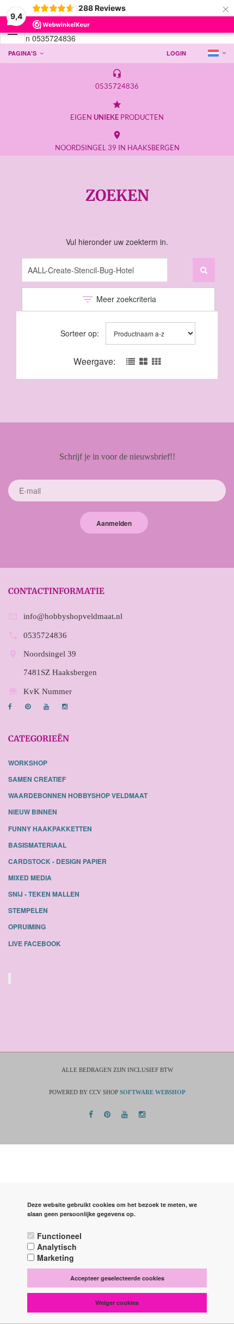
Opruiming (27, 926)
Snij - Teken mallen (43, 894)
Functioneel (59, 1235)
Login (176, 53)
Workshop (27, 763)
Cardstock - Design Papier (57, 861)
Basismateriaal (37, 845)
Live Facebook (34, 943)
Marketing (55, 1257)
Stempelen (28, 910)
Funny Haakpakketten (50, 828)
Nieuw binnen (32, 812)
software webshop (153, 1092)
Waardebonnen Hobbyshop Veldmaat (77, 795)
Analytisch (57, 1246)
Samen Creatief (37, 779)
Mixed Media (30, 877)
